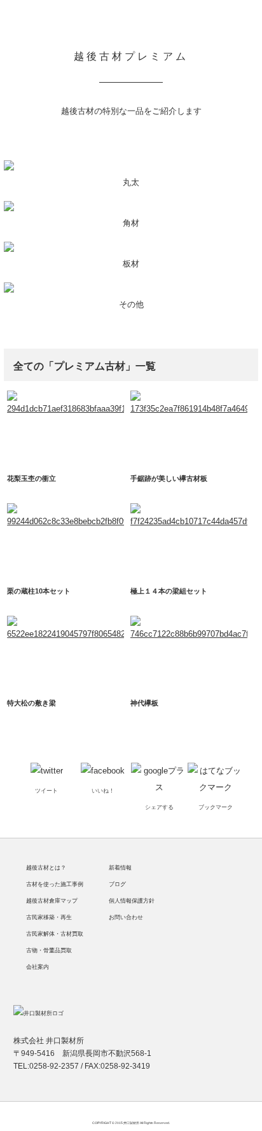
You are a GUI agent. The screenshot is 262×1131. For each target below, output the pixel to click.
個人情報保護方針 (132, 901)
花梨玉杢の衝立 (31, 478)
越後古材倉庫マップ (52, 901)
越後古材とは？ (46, 867)
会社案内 (37, 967)
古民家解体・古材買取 (54, 934)
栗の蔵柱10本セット (39, 591)
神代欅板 (144, 703)
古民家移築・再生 (49, 917)
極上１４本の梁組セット (168, 591)
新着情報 (120, 867)
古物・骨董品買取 (49, 950)
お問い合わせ (126, 917)
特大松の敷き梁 (31, 703)
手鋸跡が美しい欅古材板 (168, 478)
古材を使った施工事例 (54, 884)
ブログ (117, 884)
